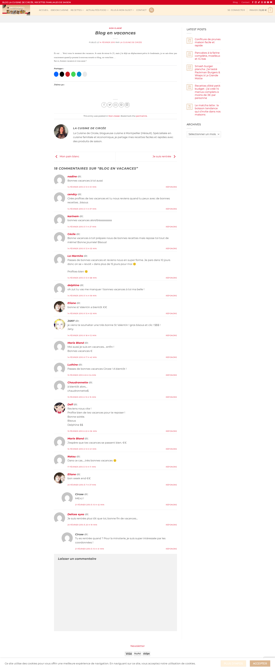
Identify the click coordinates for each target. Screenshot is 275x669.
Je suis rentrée (162, 156)
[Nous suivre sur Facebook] (253, 2)
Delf (70, 404)
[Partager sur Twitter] (109, 104)
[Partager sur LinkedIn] (127, 104)
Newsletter (137, 646)
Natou (71, 456)
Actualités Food (96, 10)
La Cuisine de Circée (131, 42)
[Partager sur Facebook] (104, 104)
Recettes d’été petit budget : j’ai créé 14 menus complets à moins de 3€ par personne (207, 92)
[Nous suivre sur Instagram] (256, 2)
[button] (236, 10)
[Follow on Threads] (262, 2)
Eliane (71, 303)
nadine (72, 176)
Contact (245, 2)
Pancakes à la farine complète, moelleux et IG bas (207, 55)
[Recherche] (151, 10)
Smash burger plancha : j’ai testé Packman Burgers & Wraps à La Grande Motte (207, 72)
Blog (235, 2)
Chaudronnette (77, 382)
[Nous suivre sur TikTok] (259, 2)
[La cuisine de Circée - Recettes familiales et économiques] (18, 10)
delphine (73, 285)
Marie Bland (75, 342)
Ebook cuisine (59, 10)
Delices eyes (75, 514)
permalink (141, 116)
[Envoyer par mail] (115, 104)
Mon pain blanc (69, 156)
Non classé (115, 28)
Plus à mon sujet (121, 10)
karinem (73, 216)
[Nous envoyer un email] (265, 2)
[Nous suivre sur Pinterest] (268, 2)
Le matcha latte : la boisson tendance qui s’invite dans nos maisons (208, 110)
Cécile (71, 234)
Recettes (76, 10)
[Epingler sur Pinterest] (121, 104)
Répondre (171, 187)
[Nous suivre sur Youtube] (271, 2)
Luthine (72, 364)
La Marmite (75, 255)
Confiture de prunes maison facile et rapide (208, 42)
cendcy (72, 194)
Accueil (44, 10)
